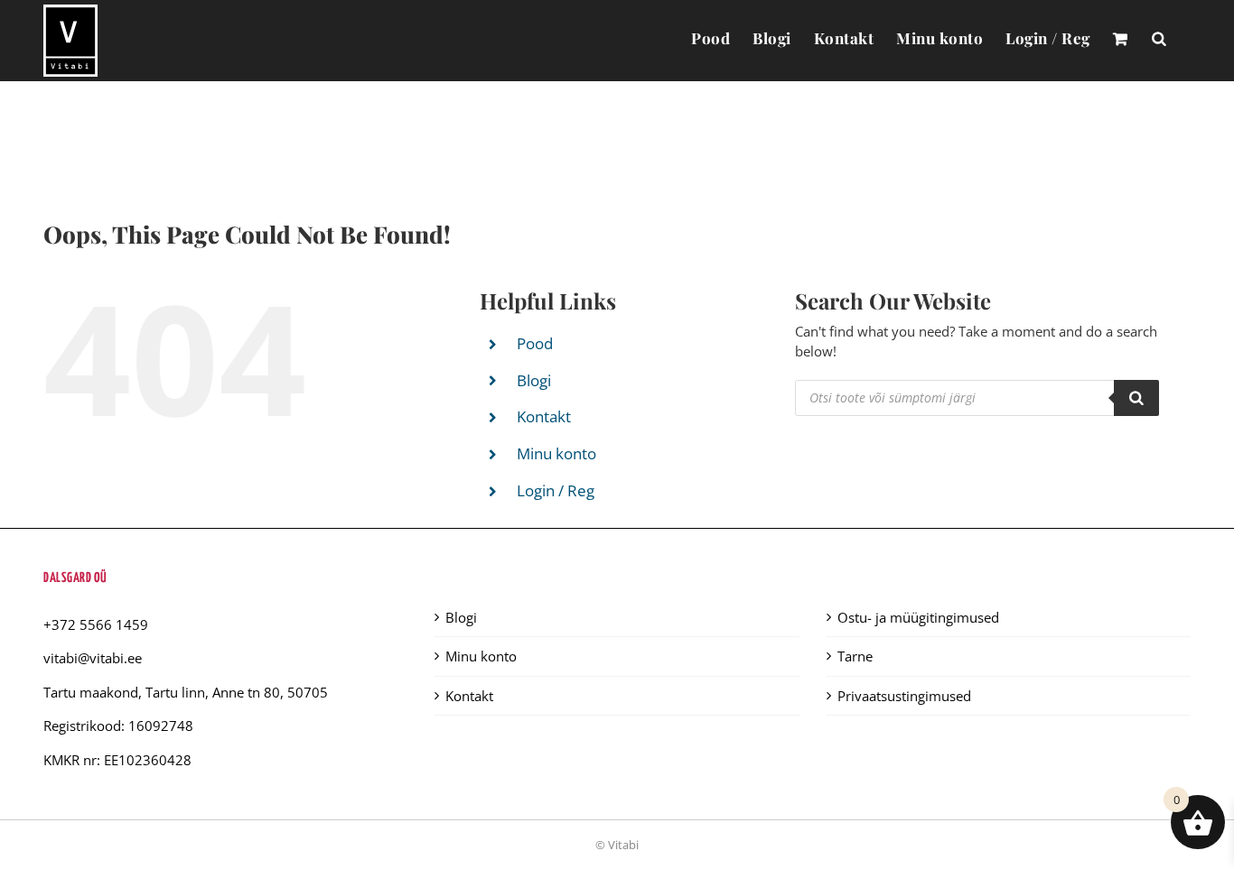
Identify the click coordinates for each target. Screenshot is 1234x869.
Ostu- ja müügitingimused (918, 617)
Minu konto (556, 453)
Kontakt (544, 416)
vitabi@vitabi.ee (92, 658)
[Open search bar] (1159, 38)
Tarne (855, 656)
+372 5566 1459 (95, 624)
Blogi (534, 380)
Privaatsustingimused (904, 696)
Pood (535, 343)
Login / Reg (555, 490)
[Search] (1136, 398)
